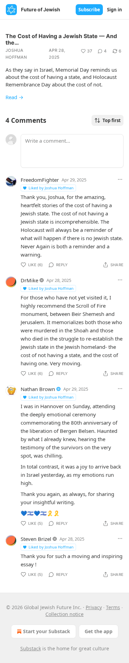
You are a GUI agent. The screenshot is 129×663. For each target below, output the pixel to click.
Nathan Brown (38, 389)
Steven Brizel (36, 538)
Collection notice (64, 614)
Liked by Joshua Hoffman (51, 187)
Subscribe (89, 10)
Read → (14, 97)
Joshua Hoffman (16, 54)
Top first (112, 120)
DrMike (29, 280)
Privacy (94, 607)
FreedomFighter (40, 179)
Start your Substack (46, 631)
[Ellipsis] (120, 179)
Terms (113, 607)
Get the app (98, 631)
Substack (30, 648)
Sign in (114, 10)
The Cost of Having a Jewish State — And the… (61, 39)
